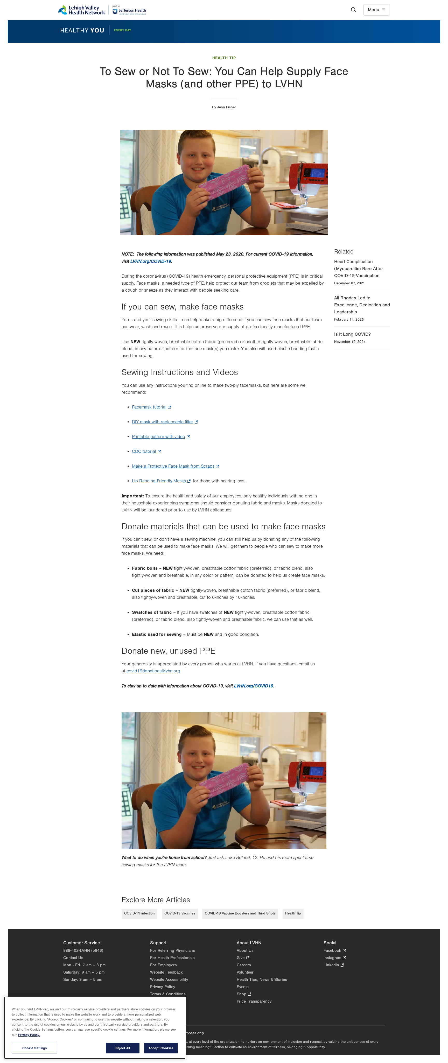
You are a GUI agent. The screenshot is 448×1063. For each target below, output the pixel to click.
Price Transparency (254, 1001)
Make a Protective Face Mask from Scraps (175, 467)
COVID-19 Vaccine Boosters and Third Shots (240, 913)
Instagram (335, 958)
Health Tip (224, 58)
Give (243, 958)
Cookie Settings (34, 1048)
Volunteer (245, 972)
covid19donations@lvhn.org (153, 671)
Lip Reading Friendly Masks (161, 481)
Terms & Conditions (168, 994)
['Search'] (353, 10)
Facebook (335, 951)
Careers (244, 965)
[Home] (102, 10)
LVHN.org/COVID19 (253, 686)
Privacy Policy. (29, 1035)
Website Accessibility (169, 979)
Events (243, 986)
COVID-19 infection (139, 913)
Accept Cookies (161, 1048)
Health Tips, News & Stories (262, 979)
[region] (95, 1028)
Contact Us (73, 957)
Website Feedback (166, 972)
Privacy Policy (162, 986)
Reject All (122, 1048)
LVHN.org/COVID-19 (150, 261)
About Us (245, 950)
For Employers (163, 965)
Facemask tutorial (151, 408)
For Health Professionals (172, 957)
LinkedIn (334, 965)
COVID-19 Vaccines (179, 913)
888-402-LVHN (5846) (83, 950)
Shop (244, 994)
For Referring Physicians (172, 950)
